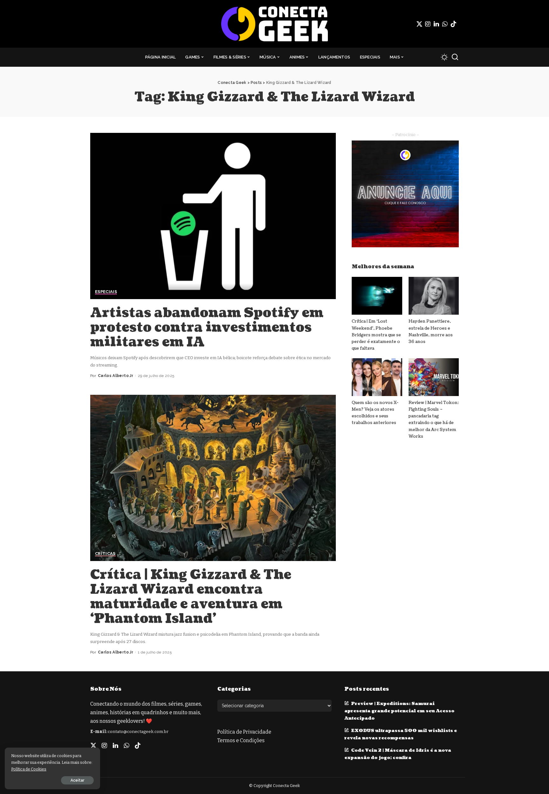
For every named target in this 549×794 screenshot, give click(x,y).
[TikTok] (453, 24)
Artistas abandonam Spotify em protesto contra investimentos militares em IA (206, 327)
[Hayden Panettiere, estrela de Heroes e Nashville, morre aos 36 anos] (434, 296)
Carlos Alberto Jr (115, 375)
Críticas (105, 553)
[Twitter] (419, 24)
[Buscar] (455, 57)
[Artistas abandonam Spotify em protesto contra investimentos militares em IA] (213, 216)
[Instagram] (428, 24)
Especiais (106, 292)
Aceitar (77, 780)
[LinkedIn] (436, 24)
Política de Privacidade (244, 732)
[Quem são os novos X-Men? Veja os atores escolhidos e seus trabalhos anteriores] (377, 377)
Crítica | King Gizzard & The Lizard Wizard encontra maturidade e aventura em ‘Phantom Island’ (190, 596)
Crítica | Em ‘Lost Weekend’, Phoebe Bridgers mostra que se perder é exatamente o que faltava (376, 334)
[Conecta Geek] (274, 23)
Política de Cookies (28, 769)
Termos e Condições (241, 740)
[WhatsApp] (445, 24)
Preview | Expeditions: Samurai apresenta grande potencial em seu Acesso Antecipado (399, 711)
